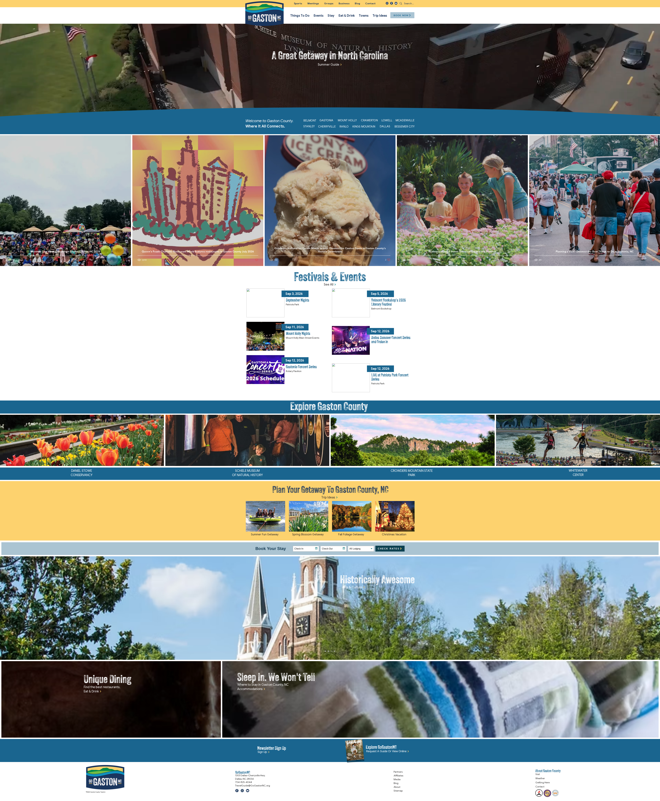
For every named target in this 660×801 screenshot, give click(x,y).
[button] (329, 3)
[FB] (391, 3)
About (397, 786)
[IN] (387, 3)
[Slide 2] (325, 651)
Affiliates (398, 775)
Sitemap (398, 790)
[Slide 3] (334, 651)
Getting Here (542, 782)
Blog (396, 783)
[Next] (641, 608)
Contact (539, 786)
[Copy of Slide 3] (328, 651)
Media (397, 779)
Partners (398, 771)
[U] (396, 3)
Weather (540, 778)
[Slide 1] (331, 651)
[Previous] (19, 608)
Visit (537, 774)
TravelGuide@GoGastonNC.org (252, 785)
